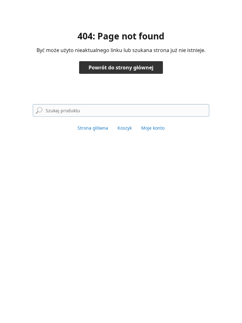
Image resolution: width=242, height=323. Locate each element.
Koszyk (125, 128)
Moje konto (152, 128)
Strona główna (93, 128)
